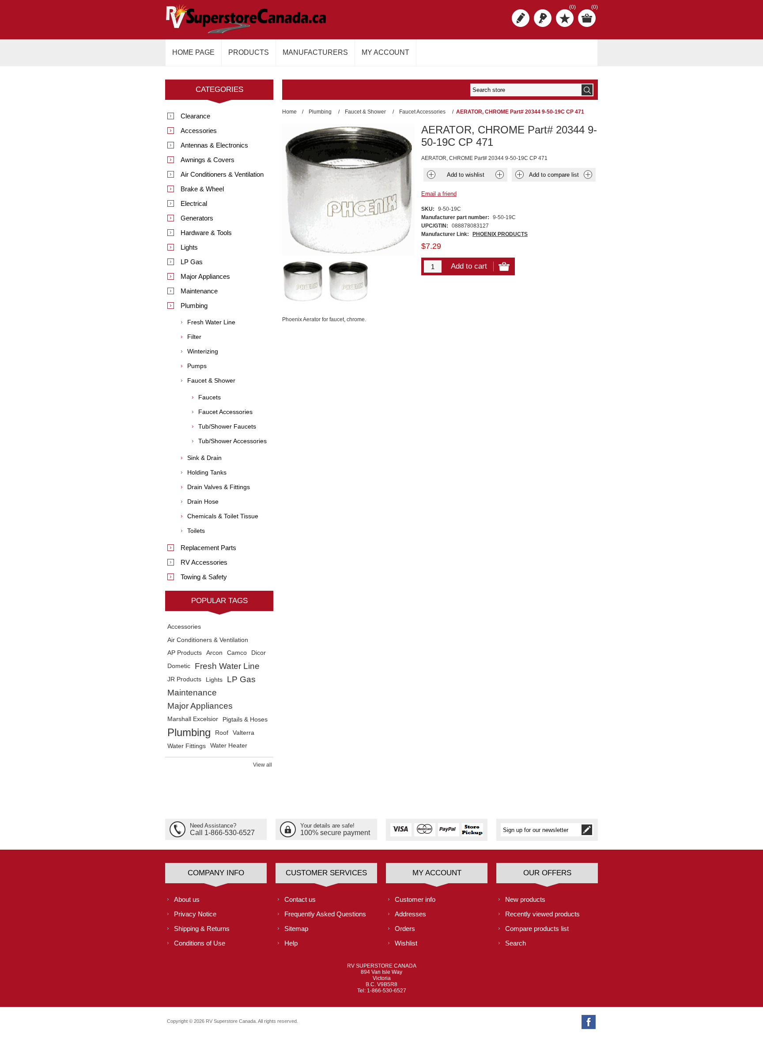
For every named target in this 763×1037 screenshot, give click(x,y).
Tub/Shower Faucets (227, 426)
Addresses (410, 914)
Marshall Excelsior (192, 719)
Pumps (197, 365)
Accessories (199, 130)
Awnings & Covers (207, 159)
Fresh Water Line (211, 322)
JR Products (184, 679)
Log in (542, 18)
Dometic (178, 666)
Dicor (258, 653)
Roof (221, 732)
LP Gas (192, 262)
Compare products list (537, 928)
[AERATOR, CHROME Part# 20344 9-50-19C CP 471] (302, 281)
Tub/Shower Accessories (232, 440)
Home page (193, 52)
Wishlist (406, 943)
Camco (237, 653)
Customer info (415, 899)
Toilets (196, 530)
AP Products (184, 653)
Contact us (300, 899)
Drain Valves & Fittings (218, 486)
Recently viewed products (542, 914)
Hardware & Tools (206, 232)
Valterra (243, 732)
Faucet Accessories (225, 411)
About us (187, 899)
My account (385, 52)
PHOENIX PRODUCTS (500, 234)
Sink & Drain (204, 457)
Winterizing (202, 351)
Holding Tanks (207, 472)
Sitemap (296, 928)
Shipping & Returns (202, 928)
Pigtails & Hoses (245, 719)
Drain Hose (203, 501)
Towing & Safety (204, 577)
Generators (197, 218)
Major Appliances (205, 276)
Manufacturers (315, 52)
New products (525, 899)
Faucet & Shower (211, 380)
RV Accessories (204, 562)
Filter (194, 336)
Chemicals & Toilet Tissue (222, 516)
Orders (405, 928)
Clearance (195, 116)
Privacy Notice (195, 914)
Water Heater (228, 745)
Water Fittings (186, 745)
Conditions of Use (199, 943)
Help (291, 943)
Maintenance (199, 291)
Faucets (209, 397)
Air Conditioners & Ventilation (222, 174)
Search (515, 943)
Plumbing (194, 305)
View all (262, 765)
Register (520, 18)
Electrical (194, 203)
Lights (189, 247)
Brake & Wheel (202, 189)
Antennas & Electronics (214, 145)
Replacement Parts (208, 547)
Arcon (214, 653)
